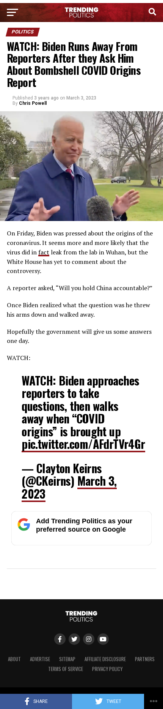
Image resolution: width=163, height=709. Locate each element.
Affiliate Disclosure (105, 659)
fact (43, 252)
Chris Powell (33, 103)
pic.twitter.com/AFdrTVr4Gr (83, 443)
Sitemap (67, 659)
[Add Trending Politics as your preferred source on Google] (81, 543)
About (14, 659)
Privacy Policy (107, 669)
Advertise (40, 659)
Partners (145, 659)
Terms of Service (65, 669)
